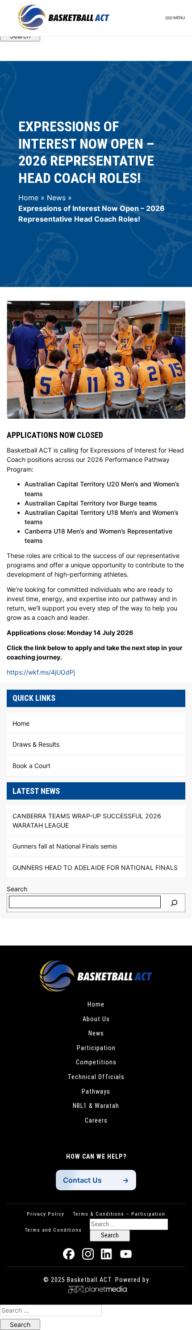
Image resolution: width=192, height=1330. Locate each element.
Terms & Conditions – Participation (119, 1214)
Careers (96, 1120)
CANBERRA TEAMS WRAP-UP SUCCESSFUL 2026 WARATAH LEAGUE (87, 820)
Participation (96, 1047)
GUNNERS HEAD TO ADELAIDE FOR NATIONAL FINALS (95, 867)
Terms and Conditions (53, 1230)
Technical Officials (96, 1076)
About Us (96, 1019)
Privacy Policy (45, 1214)
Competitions (96, 1062)
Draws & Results (36, 744)
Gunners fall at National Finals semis (65, 846)
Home (28, 197)
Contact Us (82, 1180)
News (56, 197)
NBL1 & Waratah (96, 1105)
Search (17, 889)
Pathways (96, 1091)
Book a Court (31, 765)
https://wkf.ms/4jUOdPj (41, 672)
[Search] (174, 903)
